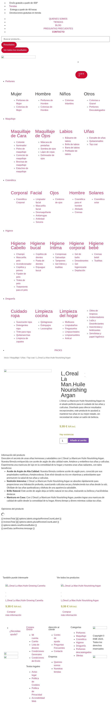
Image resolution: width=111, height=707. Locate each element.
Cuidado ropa (19, 313)
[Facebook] (7, 642)
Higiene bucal (37, 245)
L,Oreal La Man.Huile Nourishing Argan (80, 600)
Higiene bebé (96, 245)
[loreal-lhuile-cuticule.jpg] (27, 371)
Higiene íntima (57, 245)
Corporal (19, 192)
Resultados (9, 44)
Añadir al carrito (78, 440)
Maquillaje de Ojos (45, 133)
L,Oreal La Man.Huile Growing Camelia (24, 600)
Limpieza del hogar (69, 313)
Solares (96, 192)
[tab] (55, 455)
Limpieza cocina (44, 313)
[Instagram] (14, 642)
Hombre (77, 192)
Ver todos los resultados (15, 50)
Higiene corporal (77, 245)
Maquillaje (14, 358)
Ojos (54, 192)
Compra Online (30, 628)
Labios (66, 131)
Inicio (6, 358)
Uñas (89, 131)
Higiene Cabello (18, 245)
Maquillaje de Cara (20, 133)
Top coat (31, 358)
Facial (36, 192)
